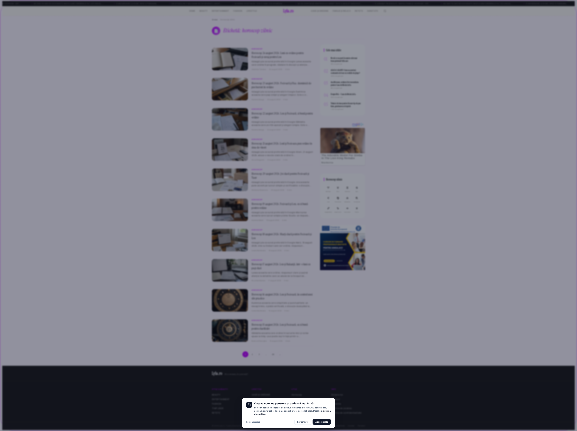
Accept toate (321, 422)
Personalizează (253, 422)
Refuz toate (302, 422)
